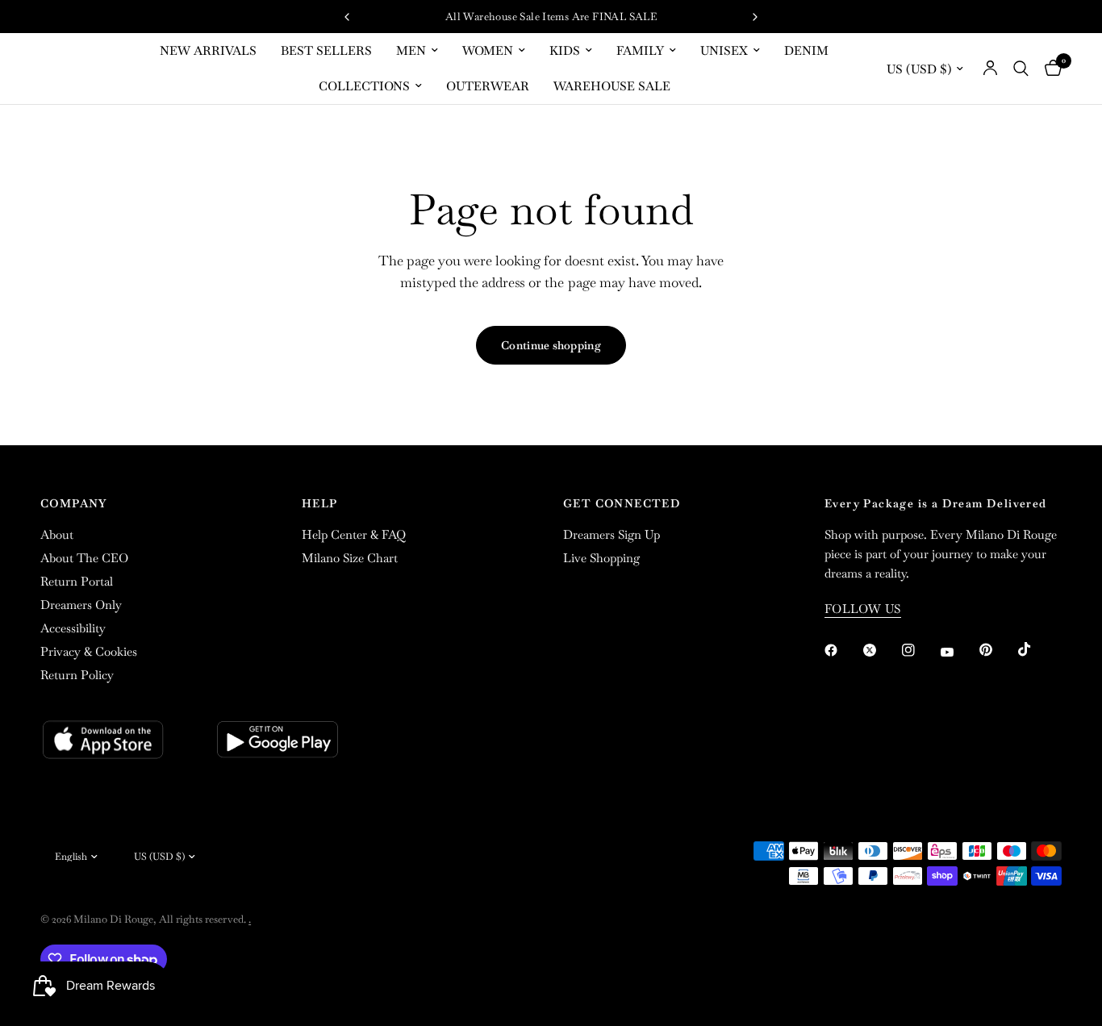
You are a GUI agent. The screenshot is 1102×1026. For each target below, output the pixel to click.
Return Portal (76, 581)
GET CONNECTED (622, 503)
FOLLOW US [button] (862, 608)
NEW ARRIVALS (208, 50)
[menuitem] (208, 51)
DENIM (806, 50)
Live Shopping (601, 557)
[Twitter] (881, 650)
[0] (1049, 68)
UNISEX (724, 50)
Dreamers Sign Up (611, 534)
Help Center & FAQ (354, 534)
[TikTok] (1036, 649)
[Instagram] (919, 650)
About (56, 534)
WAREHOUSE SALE (611, 86)
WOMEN (487, 50)
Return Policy (77, 674)
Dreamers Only (81, 604)
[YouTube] (958, 652)
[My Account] (990, 68)
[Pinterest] (997, 650)
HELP (320, 503)
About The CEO (84, 557)
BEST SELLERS (326, 50)
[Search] (1021, 68)
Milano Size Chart (350, 557)
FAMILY (640, 50)
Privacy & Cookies (88, 651)
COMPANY (73, 503)
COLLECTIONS (364, 86)
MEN (411, 50)
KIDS (564, 50)
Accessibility (73, 628)
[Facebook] (842, 650)
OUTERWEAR (487, 86)
